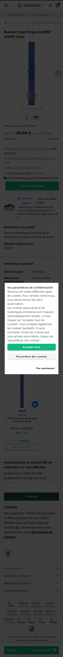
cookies (16, 296)
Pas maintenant (45, 368)
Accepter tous (31, 347)
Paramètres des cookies (31, 356)
